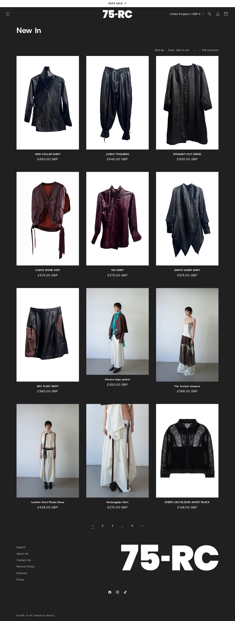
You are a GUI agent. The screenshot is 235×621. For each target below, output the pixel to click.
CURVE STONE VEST (47, 270)
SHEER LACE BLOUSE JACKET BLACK (187, 502)
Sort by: (160, 50)
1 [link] (92, 526)
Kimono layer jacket (117, 379)
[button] (8, 14)
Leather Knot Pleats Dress (47, 502)
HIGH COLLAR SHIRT (48, 154)
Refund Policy (26, 566)
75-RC (29, 615)
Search (21, 547)
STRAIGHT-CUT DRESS (187, 154)
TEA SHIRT (117, 270)
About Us (22, 553)
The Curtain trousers (187, 386)
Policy (21, 579)
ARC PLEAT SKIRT (48, 386)
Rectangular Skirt (118, 502)
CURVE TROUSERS (117, 154)
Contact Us (24, 560)
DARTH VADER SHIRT (187, 270)
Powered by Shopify (44, 615)
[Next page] (142, 526)
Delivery (22, 573)
